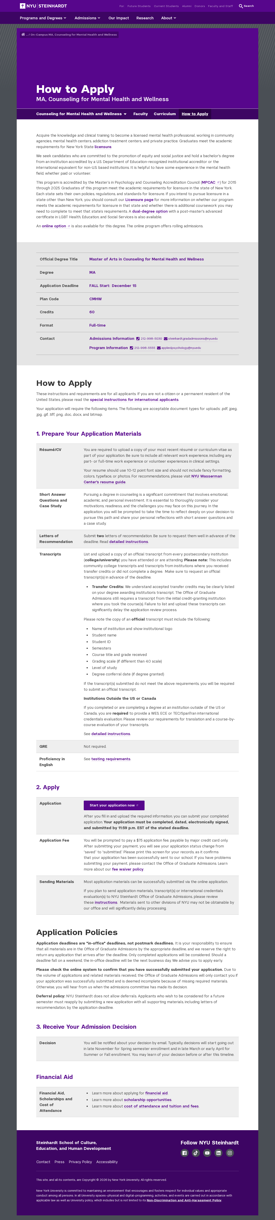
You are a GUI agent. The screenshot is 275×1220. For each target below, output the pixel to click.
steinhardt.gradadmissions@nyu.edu (193, 338)
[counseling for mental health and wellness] (126, 114)
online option (54, 226)
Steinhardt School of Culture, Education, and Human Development (73, 1145)
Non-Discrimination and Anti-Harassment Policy (184, 1200)
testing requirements (110, 759)
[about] (175, 17)
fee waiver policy (128, 869)
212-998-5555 (144, 348)
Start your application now (112, 805)
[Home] (23, 34)
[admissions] (99, 17)
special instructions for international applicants (134, 399)
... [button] (27, 34)
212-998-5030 (151, 338)
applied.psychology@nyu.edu (181, 348)
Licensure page (139, 199)
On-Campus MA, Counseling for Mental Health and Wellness (74, 34)
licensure (103, 146)
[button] (246, 6)
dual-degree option (150, 211)
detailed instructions (128, 541)
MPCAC (208, 182)
